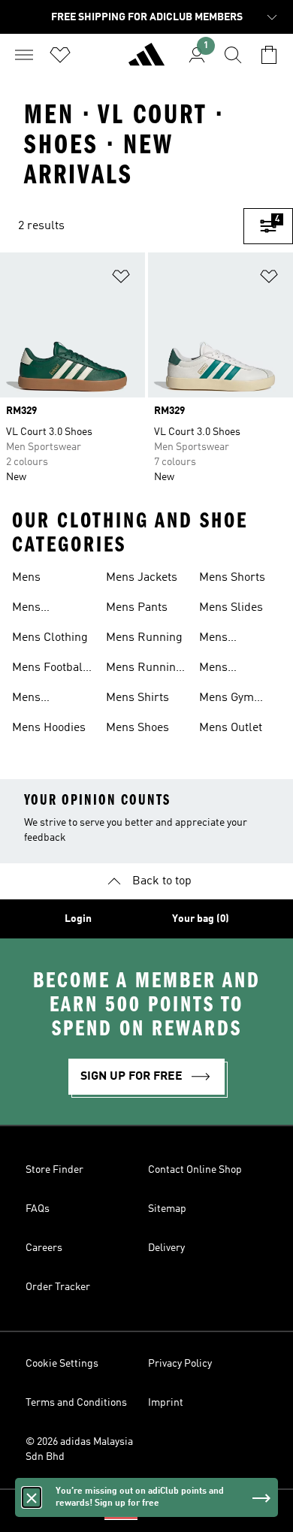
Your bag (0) (200, 919)
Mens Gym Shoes (226, 699)
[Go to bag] (269, 55)
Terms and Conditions (76, 1403)
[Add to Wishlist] (121, 279)
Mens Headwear (38, 699)
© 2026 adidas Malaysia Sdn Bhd (79, 1449)
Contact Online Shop (195, 1170)
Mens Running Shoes (144, 669)
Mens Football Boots (49, 669)
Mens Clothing (50, 638)
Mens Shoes (137, 728)
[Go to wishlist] (60, 55)
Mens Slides (231, 608)
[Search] (233, 55)
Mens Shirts (137, 698)
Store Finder (54, 1170)
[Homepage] (146, 61)
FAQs (38, 1209)
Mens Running (144, 638)
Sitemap (167, 1209)
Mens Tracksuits (227, 669)
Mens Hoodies (49, 728)
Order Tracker (58, 1287)
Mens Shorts (232, 578)
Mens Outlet (230, 728)
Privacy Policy (180, 1363)
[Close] (32, 1497)
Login (78, 919)
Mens (26, 578)
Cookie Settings (62, 1363)
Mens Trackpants (228, 639)
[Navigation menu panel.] (24, 55)
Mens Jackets (141, 578)
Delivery (166, 1248)
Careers (44, 1248)
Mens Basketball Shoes (40, 609)
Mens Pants (137, 608)
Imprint (165, 1403)
